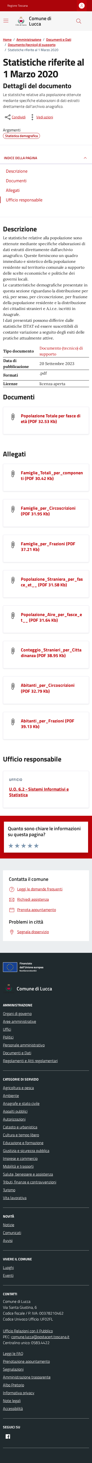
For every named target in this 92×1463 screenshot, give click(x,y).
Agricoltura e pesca (18, 1088)
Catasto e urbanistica (20, 1127)
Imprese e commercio (20, 1158)
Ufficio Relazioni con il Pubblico (28, 1331)
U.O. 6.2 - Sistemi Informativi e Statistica (39, 792)
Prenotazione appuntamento (26, 1361)
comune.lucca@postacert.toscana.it (40, 1337)
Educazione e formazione (23, 1143)
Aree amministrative (19, 1021)
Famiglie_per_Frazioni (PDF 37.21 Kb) (48, 546)
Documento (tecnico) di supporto (61, 351)
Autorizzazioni (14, 1119)
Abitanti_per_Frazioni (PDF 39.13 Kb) (47, 723)
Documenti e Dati (17, 1053)
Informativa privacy (18, 1393)
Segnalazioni (13, 1369)
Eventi (8, 1275)
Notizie (8, 1225)
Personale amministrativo (24, 1045)
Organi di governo (17, 1013)
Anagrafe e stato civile (21, 1103)
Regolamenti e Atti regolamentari (30, 1061)
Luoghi (8, 1267)
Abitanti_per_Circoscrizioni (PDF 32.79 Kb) (48, 688)
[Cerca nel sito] (79, 21)
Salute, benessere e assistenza (28, 1174)
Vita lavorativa (14, 1198)
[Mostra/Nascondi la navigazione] (6, 21)
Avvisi (8, 1240)
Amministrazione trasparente (27, 1377)
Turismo (9, 1190)
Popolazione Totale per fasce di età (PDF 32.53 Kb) (50, 418)
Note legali (12, 1401)
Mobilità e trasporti (18, 1166)
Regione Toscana (17, 5)
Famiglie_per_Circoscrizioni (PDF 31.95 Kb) (48, 511)
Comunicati (12, 1233)
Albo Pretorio (13, 1385)
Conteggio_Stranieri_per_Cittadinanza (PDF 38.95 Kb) (51, 652)
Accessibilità (13, 1408)
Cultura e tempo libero (21, 1135)
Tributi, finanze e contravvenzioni (29, 1182)
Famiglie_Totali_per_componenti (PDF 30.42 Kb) (52, 475)
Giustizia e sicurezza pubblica (26, 1151)
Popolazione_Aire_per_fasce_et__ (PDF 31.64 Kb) (51, 617)
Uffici (7, 1029)
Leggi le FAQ (13, 1353)
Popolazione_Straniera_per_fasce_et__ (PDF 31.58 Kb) (52, 582)
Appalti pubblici (15, 1111)
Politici (8, 1037)
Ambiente (11, 1095)
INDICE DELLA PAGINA (20, 157)
